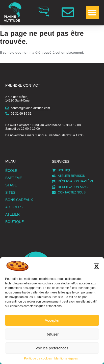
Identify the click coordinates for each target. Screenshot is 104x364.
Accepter (52, 320)
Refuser (52, 334)
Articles (13, 207)
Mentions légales (66, 358)
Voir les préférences (52, 348)
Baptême (13, 178)
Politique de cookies (38, 358)
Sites (10, 192)
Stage (11, 185)
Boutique (14, 222)
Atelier (12, 214)
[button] (96, 266)
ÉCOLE (11, 171)
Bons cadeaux (19, 200)
